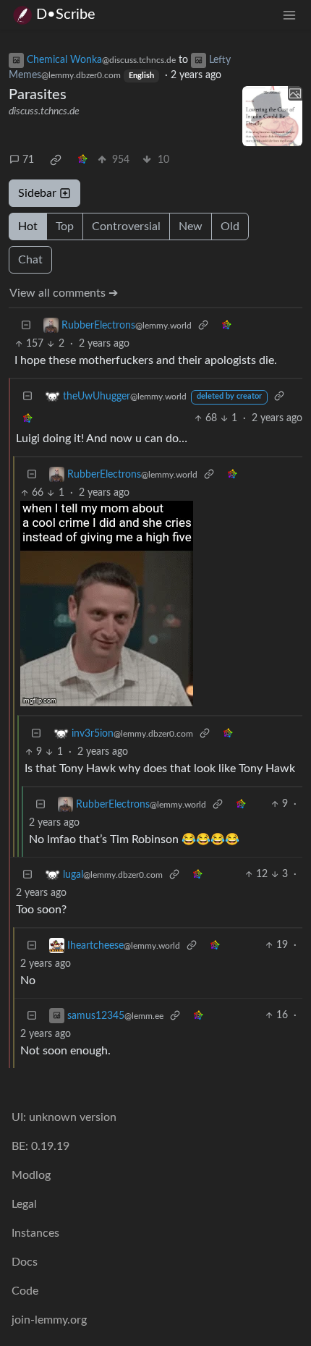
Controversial (126, 226)
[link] (56, 160)
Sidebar (37, 193)
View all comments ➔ (63, 293)
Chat (30, 260)
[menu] (289, 14)
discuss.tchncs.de (44, 111)
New (191, 226)
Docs (25, 1262)
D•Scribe (65, 14)
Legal (24, 1204)
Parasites (38, 95)
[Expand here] (272, 116)
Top (65, 226)
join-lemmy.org (49, 1320)
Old (230, 226)
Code (25, 1291)
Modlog (31, 1175)
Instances (35, 1233)
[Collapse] (26, 325)
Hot (28, 226)
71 (28, 160)
